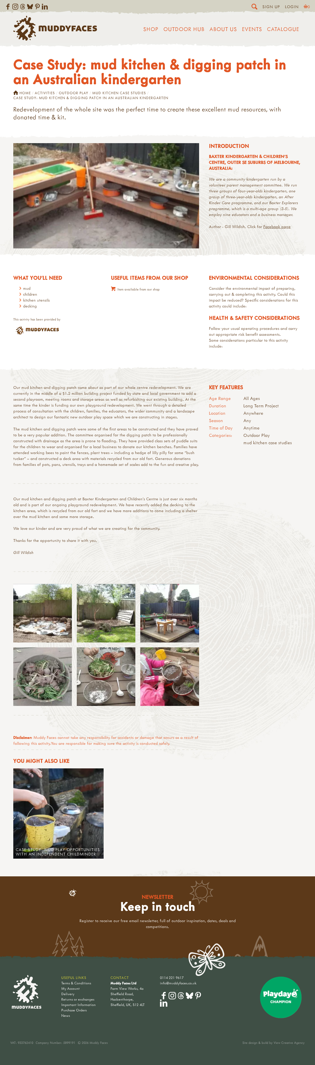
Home (25, 93)
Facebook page (277, 226)
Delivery (67, 993)
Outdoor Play (73, 93)
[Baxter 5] (169, 613)
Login (292, 6)
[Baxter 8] (169, 676)
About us (223, 29)
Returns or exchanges (77, 999)
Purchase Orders (74, 1010)
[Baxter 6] (106, 676)
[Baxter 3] (106, 613)
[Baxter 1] (42, 676)
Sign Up (271, 6)
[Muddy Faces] (55, 39)
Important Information (78, 1004)
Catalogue (283, 29)
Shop (150, 29)
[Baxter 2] (42, 613)
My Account (70, 988)
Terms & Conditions (76, 983)
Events (252, 29)
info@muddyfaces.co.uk (178, 983)
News (65, 1015)
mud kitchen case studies (119, 93)
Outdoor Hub (184, 29)
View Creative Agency (289, 1043)
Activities (45, 93)
